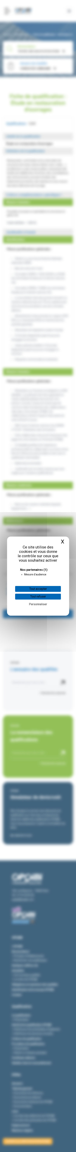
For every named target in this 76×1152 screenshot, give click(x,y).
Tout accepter (38, 589)
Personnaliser (38, 604)
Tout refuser (38, 596)
